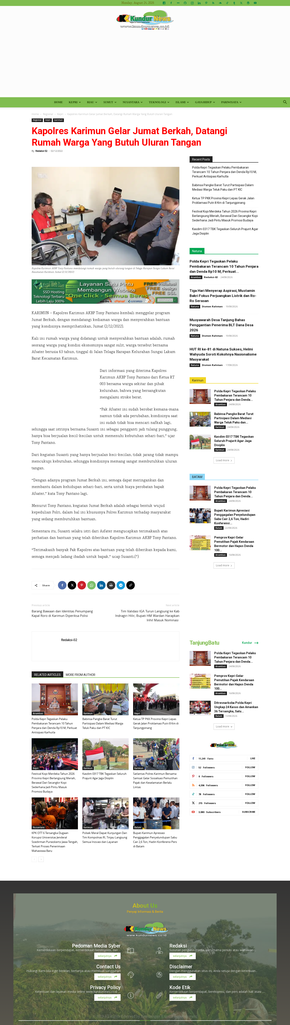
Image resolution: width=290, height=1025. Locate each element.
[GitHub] (185, 3)
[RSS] (213, 3)
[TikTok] (227, 3)
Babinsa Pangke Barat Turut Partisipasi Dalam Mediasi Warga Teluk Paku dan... (233, 418)
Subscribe (248, 811)
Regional (48, 114)
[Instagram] (192, 3)
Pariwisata (229, 102)
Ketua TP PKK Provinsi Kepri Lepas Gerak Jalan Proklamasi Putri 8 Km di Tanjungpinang (156, 723)
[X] (241, 3)
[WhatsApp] (91, 585)
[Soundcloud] (220, 3)
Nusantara (131, 102)
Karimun (58, 120)
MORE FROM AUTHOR (80, 674)
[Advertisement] (145, 65)
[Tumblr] (234, 3)
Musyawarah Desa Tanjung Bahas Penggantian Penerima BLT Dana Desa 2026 (221, 325)
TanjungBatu (204, 642)
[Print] (111, 585)
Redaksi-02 (41, 150)
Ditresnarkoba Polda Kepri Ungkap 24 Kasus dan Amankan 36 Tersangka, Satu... (236, 707)
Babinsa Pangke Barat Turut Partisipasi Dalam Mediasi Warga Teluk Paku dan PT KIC (102, 723)
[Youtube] (255, 3)
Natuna (197, 251)
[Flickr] (178, 3)
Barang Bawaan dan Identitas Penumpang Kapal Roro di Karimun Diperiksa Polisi (62, 613)
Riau (90, 102)
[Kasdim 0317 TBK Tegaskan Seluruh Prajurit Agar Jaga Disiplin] (105, 754)
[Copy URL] (130, 585)
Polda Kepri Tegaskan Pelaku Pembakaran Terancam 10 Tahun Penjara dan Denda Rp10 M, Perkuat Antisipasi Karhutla (224, 172)
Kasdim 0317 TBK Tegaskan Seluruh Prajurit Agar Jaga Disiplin (225, 231)
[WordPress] (248, 3)
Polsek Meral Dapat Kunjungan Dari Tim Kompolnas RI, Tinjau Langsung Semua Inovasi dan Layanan (104, 837)
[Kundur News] (145, 20)
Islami (181, 102)
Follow (250, 767)
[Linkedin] (199, 3)
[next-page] (41, 859)
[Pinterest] (206, 3)
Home (58, 102)
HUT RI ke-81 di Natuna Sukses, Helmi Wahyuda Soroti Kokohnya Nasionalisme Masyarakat (223, 354)
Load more (222, 460)
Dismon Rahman (212, 306)
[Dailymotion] (164, 3)
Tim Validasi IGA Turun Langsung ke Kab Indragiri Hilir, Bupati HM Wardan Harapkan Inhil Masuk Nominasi (147, 615)
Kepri (73, 102)
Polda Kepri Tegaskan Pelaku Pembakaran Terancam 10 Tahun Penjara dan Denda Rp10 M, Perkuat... (224, 266)
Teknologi (157, 102)
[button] (285, 103)
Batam (137, 827)
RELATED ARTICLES (47, 674)
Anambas (38, 713)
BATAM (197, 477)
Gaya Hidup (203, 102)
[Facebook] (171, 3)
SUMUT (108, 102)
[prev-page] (34, 859)
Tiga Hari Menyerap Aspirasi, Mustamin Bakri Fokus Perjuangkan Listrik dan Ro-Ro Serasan (223, 295)
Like (252, 758)
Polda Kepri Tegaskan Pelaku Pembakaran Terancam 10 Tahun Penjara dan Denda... (235, 395)
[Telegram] (121, 585)
